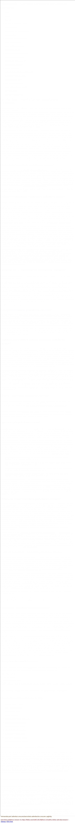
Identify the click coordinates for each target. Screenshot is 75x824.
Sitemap (3, 821)
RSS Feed (10, 821)
